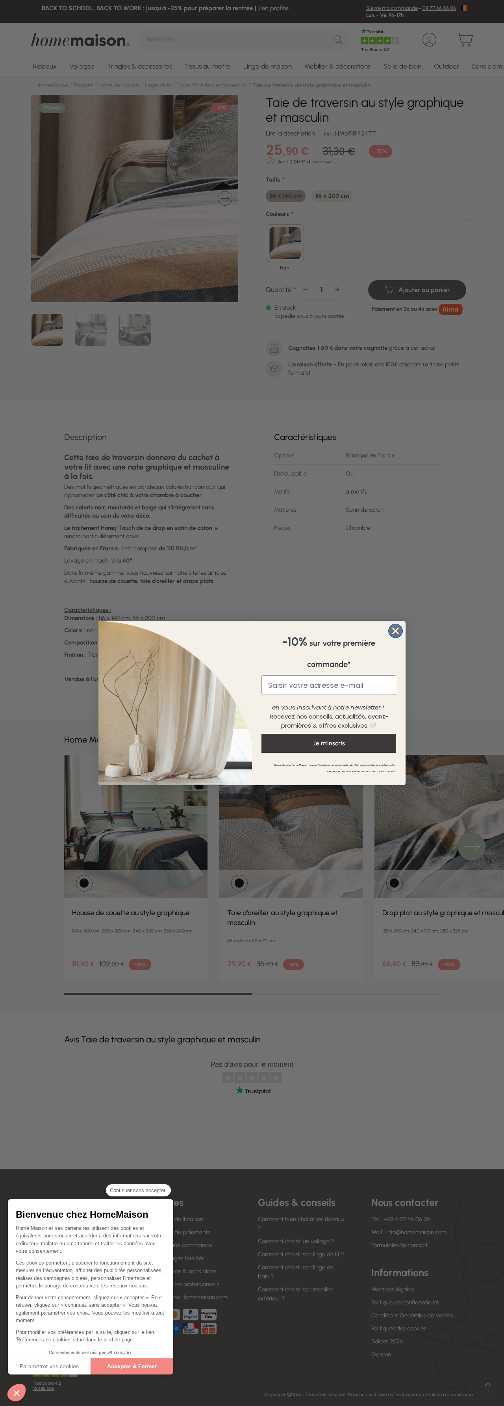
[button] (16, 1392)
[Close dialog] (395, 631)
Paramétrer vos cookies (49, 1366)
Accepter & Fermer (132, 1366)
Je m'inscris (329, 743)
